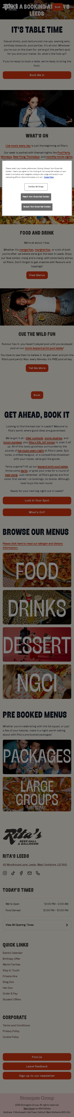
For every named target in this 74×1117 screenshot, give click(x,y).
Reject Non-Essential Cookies (36, 197)
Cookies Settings (36, 187)
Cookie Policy (49, 177)
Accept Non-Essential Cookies (37, 207)
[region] (37, 188)
